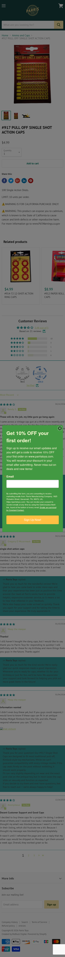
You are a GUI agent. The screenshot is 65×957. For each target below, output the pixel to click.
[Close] (60, 428)
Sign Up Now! (32, 519)
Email (10, 476)
